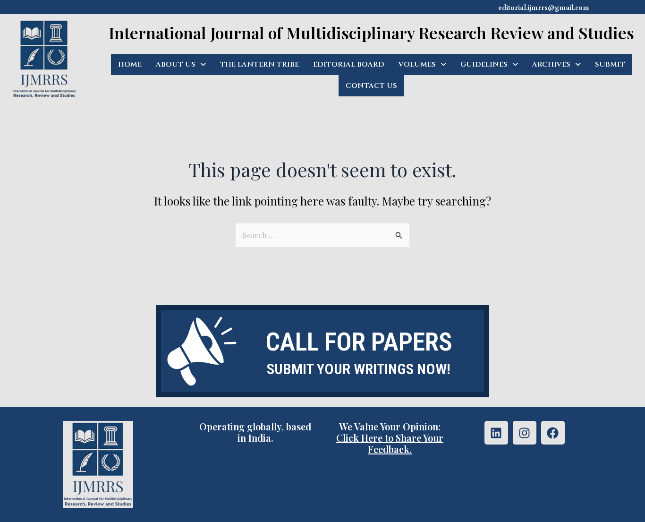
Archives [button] (551, 64)
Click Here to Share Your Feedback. (389, 443)
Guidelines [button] (484, 64)
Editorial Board (348, 64)
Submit (610, 64)
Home (130, 64)
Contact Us (371, 86)
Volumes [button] (417, 64)
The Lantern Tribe (259, 64)
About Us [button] (175, 64)
